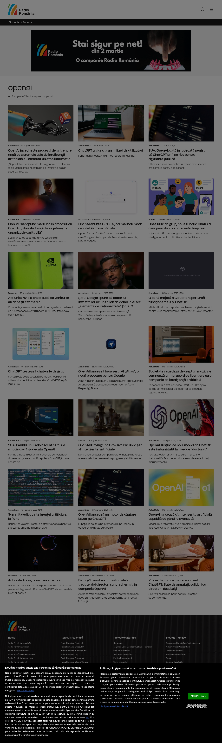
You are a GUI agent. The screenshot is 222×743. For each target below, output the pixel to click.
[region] (111, 703)
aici (87, 718)
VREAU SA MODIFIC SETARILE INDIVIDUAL (197, 706)
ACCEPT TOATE (198, 696)
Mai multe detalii (25, 690)
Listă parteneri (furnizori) (114, 706)
